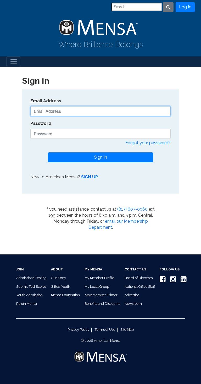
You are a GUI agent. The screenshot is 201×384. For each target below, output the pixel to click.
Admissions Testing (31, 278)
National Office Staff (140, 287)
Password (40, 123)
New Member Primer (101, 295)
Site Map (127, 330)
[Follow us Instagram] (172, 280)
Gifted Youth (60, 287)
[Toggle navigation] (13, 61)
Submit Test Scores (31, 287)
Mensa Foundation (65, 295)
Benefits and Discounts (102, 304)
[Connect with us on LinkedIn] (183, 280)
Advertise (132, 295)
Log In (185, 6)
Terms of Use (104, 330)
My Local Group (97, 287)
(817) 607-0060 (132, 209)
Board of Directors (139, 278)
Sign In (100, 157)
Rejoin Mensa (26, 304)
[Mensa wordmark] (100, 352)
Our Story (58, 278)
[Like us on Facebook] (162, 280)
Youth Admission (29, 295)
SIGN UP (89, 176)
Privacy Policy (78, 330)
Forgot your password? (148, 142)
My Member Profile (99, 278)
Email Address (45, 100)
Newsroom (133, 304)
